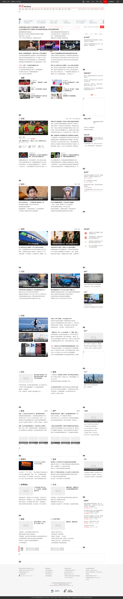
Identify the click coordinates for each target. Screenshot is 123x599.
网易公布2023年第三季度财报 (57, 549)
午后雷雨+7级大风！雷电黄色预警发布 (28, 71)
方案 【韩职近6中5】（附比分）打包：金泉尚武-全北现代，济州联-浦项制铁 (33, 141)
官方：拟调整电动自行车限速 (90, 180)
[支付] (97, 1)
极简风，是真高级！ (24, 389)
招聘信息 (60, 597)
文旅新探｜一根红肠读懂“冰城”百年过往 (29, 532)
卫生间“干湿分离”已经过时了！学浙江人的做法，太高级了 (33, 422)
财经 (33, 9)
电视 (79, 184)
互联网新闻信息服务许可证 (24, 572)
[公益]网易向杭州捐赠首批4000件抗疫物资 (93, 307)
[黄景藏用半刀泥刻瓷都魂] (56, 96)
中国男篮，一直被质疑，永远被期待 (39, 83)
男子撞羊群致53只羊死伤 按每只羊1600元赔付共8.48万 (65, 57)
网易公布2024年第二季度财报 (32, 548)
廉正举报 (86, 597)
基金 (79, 229)
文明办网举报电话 (48, 575)
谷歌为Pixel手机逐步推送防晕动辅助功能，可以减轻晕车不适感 (67, 346)
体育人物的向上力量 (80, 22)
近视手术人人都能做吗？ (89, 127)
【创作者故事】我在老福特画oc (59, 542)
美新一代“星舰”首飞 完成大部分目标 (60, 466)
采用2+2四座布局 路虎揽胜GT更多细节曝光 (62, 294)
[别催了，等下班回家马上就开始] (24, 89)
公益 (85, 292)
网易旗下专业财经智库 (28, 21)
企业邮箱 (92, 9)
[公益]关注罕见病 (87, 304)
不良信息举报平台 (48, 573)
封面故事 (38, 22)
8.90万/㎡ (26, 444)
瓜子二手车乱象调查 (59, 65)
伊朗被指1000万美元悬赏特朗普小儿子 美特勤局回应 (32, 59)
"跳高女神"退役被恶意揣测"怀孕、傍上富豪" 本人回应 (32, 57)
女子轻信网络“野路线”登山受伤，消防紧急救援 (30, 69)
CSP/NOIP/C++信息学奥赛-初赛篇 (91, 434)
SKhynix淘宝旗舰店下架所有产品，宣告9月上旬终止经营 (65, 338)
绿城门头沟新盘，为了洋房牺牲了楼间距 (61, 415)
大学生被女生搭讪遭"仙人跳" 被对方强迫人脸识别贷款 (64, 59)
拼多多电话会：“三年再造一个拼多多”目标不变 (62, 327)
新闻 (20, 9)
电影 (76, 184)
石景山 (52, 444)
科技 (36, 9)
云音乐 (88, 9)
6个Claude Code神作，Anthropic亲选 (64, 74)
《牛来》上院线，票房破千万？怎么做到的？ (62, 204)
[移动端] (83, 1)
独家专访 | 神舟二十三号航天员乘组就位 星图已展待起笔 (65, 464)
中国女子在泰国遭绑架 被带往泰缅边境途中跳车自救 (64, 53)
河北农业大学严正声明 (89, 525)
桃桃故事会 (87, 73)
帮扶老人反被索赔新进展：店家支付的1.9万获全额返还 (33, 53)
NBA (67, 118)
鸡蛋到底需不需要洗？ (89, 129)
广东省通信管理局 (22, 573)
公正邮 (79, 9)
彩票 (30, 9)
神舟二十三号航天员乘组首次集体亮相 (60, 468)
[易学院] (89, 49)
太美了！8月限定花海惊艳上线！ (31, 65)
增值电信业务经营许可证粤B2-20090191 (26, 568)
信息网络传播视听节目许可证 (91, 575)
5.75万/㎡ (68, 444)
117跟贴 (96, 527)
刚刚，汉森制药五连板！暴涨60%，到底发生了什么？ (32, 251)
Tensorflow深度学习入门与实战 (91, 428)
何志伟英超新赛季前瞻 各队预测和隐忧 (64, 69)
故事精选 (24, 485)
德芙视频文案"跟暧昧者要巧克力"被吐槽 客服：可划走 (32, 62)
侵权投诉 (90, 597)
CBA (70, 118)
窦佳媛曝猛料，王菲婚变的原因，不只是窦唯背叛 (31, 208)
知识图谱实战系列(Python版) (90, 430)
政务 (66, 9)
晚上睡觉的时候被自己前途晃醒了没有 (60, 381)
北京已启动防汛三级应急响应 (26, 67)
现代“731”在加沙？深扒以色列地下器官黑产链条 (98, 139)
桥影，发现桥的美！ (88, 387)
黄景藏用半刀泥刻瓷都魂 (69, 95)
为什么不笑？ (54, 379)
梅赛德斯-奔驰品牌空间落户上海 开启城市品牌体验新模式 (65, 292)
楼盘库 (78, 411)
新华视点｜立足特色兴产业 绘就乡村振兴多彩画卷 (63, 462)
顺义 (39, 444)
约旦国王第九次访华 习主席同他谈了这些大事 (32, 27)
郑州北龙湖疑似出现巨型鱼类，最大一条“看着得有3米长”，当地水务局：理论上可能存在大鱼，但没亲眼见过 (93, 505)
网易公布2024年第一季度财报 (57, 548)
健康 (60, 9)
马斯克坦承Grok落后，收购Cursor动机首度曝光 (63, 247)
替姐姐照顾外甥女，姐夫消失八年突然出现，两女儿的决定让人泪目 (93, 89)
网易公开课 (87, 118)
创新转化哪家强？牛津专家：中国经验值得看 (62, 36)
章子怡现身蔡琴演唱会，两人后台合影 (60, 206)
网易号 (69, 9)
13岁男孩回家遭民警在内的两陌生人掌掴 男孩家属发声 (33, 55)
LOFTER (56, 519)
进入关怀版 (18, 1)
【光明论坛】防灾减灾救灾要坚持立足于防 (61, 32)
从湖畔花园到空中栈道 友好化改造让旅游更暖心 (31, 538)
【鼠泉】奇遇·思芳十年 (57, 532)
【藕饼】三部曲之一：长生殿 (58, 536)
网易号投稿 (99, 49)
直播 (45, 9)
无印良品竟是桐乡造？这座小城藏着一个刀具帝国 (39, 96)
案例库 (46, 411)
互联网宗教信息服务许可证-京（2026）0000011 (93, 578)
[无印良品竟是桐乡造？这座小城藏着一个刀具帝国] (24, 96)
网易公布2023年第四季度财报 (32, 549)
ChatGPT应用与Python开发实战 (91, 424)
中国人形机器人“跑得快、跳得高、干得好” (61, 34)
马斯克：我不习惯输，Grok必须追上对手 (61, 318)
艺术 (85, 372)
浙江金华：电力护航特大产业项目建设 (60, 478)
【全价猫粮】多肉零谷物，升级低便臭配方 (93, 476)
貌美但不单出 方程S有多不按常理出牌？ (29, 292)
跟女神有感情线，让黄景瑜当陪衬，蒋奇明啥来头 (63, 208)
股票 (76, 229)
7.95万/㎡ (58, 444)
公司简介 (52, 597)
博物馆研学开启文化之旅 (57, 501)
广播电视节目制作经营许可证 (69, 570)
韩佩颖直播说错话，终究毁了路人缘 (63, 71)
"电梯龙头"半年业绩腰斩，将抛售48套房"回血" (96, 233)
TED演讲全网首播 (27, 22)
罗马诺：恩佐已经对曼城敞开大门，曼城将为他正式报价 (65, 130)
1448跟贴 (96, 523)
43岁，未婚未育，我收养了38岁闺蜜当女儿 (30, 391)
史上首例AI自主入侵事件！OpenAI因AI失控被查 (31, 247)
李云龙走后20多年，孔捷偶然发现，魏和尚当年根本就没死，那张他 (93, 84)
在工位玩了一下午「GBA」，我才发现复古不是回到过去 (33, 472)
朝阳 (19, 444)
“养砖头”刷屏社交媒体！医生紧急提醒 (92, 284)
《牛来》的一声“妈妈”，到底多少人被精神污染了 (71, 89)
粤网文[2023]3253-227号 (69, 573)
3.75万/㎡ (46, 444)
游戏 (85, 331)
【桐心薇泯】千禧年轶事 (57, 534)
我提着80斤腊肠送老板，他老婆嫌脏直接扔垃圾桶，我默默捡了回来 (93, 80)
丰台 (29, 444)
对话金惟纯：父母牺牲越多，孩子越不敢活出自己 (63, 391)
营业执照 (87, 573)
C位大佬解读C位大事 (67, 21)
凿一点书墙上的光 (40, 21)
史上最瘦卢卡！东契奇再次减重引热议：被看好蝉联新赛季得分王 (70, 155)
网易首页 (4, 1)
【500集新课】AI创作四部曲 (90, 426)
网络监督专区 (99, 5)
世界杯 (26, 9)
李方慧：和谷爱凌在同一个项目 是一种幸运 (71, 83)
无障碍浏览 (13, 1)
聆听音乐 (52, 21)
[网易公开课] (88, 1)
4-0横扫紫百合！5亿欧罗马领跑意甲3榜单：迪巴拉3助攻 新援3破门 (38, 155)
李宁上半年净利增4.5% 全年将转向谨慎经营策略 (95, 246)
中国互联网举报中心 (49, 572)
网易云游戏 (97, 9)
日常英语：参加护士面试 (57, 393)
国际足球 (77, 118)
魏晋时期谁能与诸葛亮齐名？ (98, 122)
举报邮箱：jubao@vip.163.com (92, 570)
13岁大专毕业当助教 (54, 22)
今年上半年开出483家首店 (25, 74)
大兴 (61, 444)
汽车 (57, 9)
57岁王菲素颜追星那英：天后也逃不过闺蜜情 (62, 202)
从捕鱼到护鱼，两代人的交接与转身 (28, 36)
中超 (73, 118)
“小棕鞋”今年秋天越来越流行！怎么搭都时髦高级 (31, 387)
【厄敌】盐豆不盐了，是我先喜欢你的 (60, 540)
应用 (8, 1)
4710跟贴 (95, 513)
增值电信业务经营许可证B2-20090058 (26, 570)
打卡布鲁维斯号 (23, 542)
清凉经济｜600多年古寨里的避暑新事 (28, 540)
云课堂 (83, 9)
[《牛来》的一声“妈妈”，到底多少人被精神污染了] (56, 89)
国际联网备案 (47, 568)
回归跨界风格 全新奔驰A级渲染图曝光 (60, 296)
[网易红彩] (45, 137)
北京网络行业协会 (67, 568)
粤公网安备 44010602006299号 (26, 575)
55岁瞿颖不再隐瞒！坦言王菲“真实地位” (29, 204)
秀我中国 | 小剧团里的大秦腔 (58, 499)
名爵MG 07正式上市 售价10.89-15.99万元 (61, 298)
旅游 (22, 519)
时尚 (22, 372)
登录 (105, 1)
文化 (42, 9)
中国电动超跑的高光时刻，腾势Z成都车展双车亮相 (32, 296)
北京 (63, 9)
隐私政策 (69, 597)
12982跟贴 (96, 518)
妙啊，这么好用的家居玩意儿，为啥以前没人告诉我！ (32, 426)
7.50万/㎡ (36, 444)
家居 (54, 9)
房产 (51, 9)
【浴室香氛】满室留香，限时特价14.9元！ (93, 472)
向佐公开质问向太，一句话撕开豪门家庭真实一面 (31, 202)
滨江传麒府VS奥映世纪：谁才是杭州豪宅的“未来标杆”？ (65, 430)
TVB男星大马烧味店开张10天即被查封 (28, 211)
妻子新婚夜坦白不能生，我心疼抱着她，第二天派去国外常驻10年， (93, 76)
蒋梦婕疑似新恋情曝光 (24, 206)
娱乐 (39, 9)
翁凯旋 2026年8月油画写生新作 (91, 384)
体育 (23, 9)
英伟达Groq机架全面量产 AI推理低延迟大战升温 (63, 320)
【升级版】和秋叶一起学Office (91, 432)
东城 (71, 444)
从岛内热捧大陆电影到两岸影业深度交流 (61, 38)
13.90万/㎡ (78, 444)
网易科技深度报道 (66, 22)
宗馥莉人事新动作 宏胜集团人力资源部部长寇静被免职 (64, 55)
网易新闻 (25, 6)
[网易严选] (93, 1)
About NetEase (47, 597)
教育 (48, 9)
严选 (85, 9)
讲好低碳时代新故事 (80, 21)
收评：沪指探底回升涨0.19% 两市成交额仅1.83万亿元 (32, 249)
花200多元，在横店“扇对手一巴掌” (91, 521)
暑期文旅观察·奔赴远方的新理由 (27, 534)
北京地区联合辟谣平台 (68, 572)
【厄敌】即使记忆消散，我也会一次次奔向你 (62, 538)
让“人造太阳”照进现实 (24, 34)
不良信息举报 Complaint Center (77, 597)
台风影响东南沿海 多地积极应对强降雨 (28, 32)
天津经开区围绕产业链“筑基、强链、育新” (29, 38)
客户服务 (64, 597)
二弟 (23, 137)
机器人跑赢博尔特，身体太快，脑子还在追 (65, 67)
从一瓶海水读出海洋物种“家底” (58, 476)
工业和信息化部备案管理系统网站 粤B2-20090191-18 (61, 582)
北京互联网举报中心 (49, 570)
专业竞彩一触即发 (92, 22)
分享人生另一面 (92, 21)
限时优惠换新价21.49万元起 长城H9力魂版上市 (63, 289)
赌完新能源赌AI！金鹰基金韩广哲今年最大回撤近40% (96, 237)
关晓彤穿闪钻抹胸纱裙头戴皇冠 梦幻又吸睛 (62, 211)
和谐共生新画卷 (55, 62)
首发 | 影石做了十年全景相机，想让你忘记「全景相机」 (33, 476)
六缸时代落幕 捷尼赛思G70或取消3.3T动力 (30, 298)
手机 (52, 346)
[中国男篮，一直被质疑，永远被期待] (24, 82)
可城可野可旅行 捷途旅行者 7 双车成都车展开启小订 (32, 289)
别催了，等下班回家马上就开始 (39, 89)
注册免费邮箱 (111, 1)
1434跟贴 (95, 507)
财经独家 (86, 229)
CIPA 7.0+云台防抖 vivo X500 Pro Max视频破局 (63, 352)
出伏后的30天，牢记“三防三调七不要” (92, 286)
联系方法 (56, 597)
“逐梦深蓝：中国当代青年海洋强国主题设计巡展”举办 (64, 497)
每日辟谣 (86, 37)
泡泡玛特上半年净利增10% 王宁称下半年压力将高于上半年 (96, 242)
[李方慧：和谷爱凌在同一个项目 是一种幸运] (56, 82)
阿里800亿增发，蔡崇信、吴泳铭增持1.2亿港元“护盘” (64, 325)
